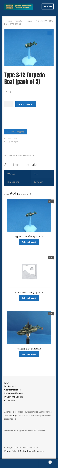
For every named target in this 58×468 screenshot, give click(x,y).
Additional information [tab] (19, 155)
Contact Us (9, 400)
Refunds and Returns (13, 393)
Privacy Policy (11, 451)
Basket (45, 461)
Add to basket (25, 104)
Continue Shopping (15, 132)
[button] (49, 33)
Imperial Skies (19, 21)
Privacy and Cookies (13, 396)
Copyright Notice (12, 389)
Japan (30, 21)
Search (29, 463)
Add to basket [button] (29, 242)
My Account (10, 386)
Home (9, 21)
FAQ (6, 382)
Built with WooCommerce (31, 451)
